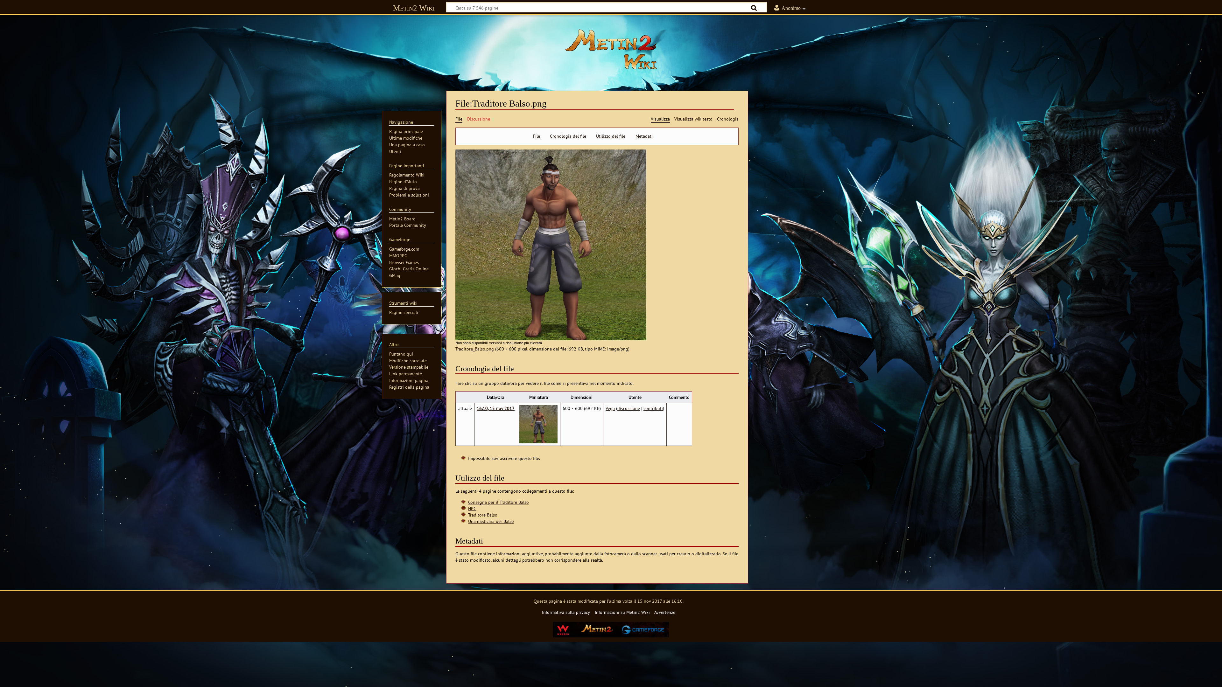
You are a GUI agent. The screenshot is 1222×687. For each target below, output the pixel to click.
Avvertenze (664, 612)
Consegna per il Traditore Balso (498, 502)
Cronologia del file (568, 136)
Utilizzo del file (610, 136)
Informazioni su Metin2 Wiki (622, 612)
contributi (653, 408)
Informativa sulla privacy (566, 612)
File (536, 136)
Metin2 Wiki (414, 7)
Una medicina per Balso (491, 521)
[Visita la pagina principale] (611, 49)
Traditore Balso (482, 515)
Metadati (644, 136)
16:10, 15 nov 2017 (496, 408)
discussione (628, 408)
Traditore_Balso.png (474, 349)
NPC (472, 508)
